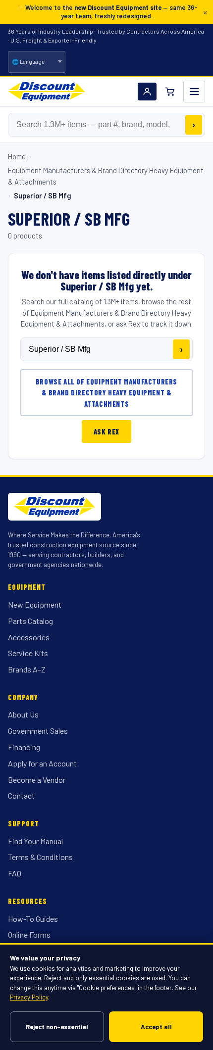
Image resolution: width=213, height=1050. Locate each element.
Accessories (29, 637)
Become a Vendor (36, 779)
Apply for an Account (42, 763)
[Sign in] (147, 91)
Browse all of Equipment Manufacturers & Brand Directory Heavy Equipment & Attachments (106, 392)
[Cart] (169, 91)
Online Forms (29, 934)
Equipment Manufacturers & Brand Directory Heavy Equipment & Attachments (106, 176)
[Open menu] (194, 91)
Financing (24, 747)
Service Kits (28, 653)
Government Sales (38, 730)
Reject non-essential (57, 1027)
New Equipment (34, 604)
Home (17, 156)
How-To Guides (33, 918)
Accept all (156, 1027)
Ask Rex (106, 431)
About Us (23, 714)
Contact (21, 795)
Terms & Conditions (40, 856)
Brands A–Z (27, 669)
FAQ (14, 873)
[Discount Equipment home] (46, 91)
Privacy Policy (29, 997)
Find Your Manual (35, 841)
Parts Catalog (30, 620)
